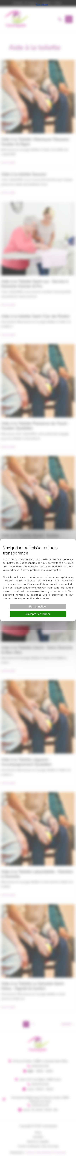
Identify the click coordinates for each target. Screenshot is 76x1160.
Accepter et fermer (38, 614)
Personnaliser (38, 607)
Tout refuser (42, 4)
